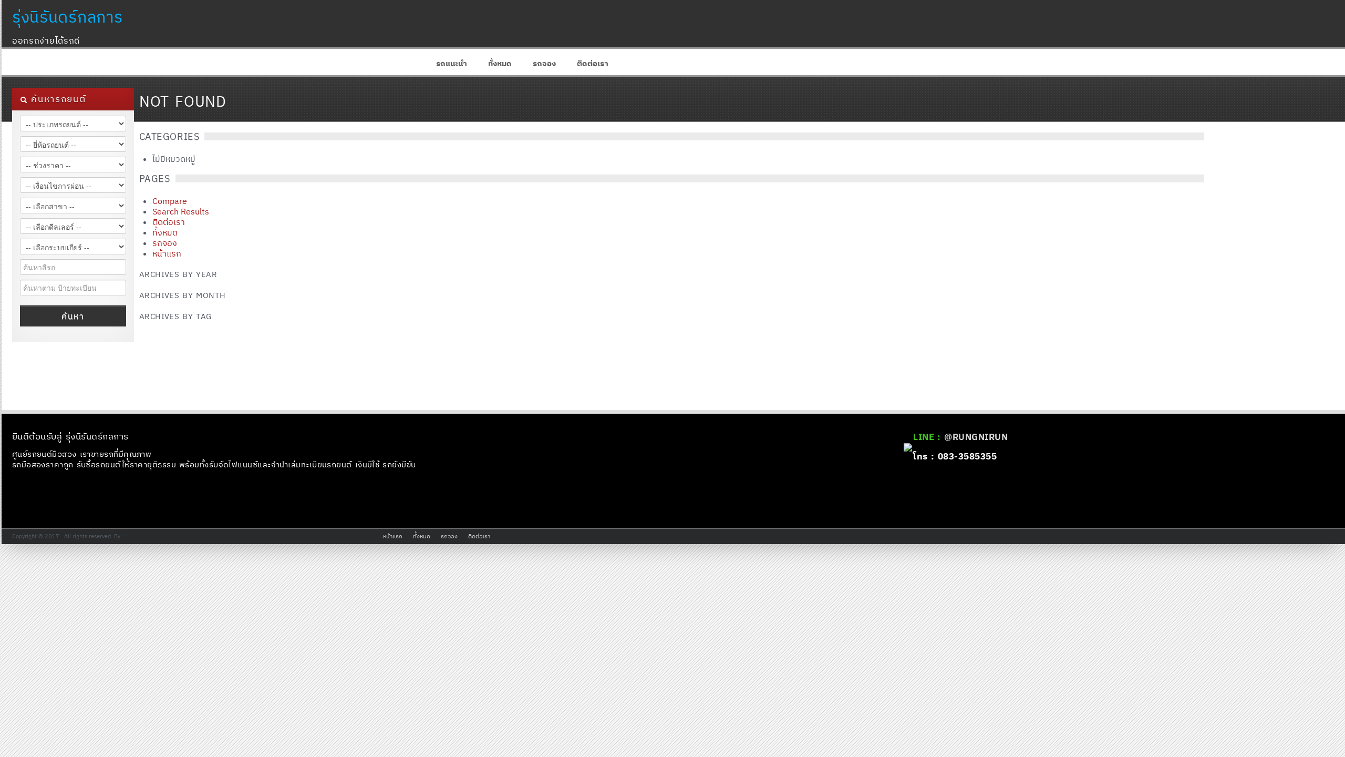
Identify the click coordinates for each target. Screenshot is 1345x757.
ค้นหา (72, 316)
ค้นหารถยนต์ (56, 99)
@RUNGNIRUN (976, 437)
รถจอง (544, 63)
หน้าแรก (166, 253)
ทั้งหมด (500, 63)
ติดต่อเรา (592, 63)
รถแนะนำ (451, 63)
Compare (169, 201)
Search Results (180, 211)
